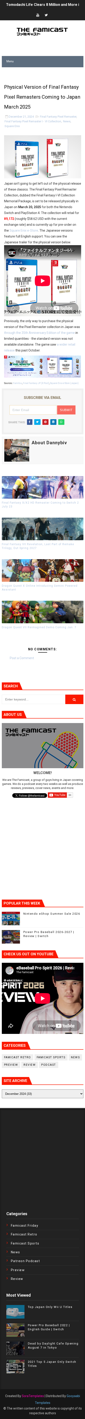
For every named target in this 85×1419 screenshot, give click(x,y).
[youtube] (37, 15)
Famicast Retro (17, 1057)
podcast (48, 1064)
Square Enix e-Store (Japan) (64, 383)
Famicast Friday (25, 1225)
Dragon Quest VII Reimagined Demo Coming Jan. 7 (39, 627)
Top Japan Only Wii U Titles (50, 1307)
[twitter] (46, 15)
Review (30, 1064)
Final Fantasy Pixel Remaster (58, 116)
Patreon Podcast (25, 1261)
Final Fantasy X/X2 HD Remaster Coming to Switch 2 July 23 (40, 504)
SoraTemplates (33, 1396)
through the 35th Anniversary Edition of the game (39, 333)
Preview (11, 1064)
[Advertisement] (43, 73)
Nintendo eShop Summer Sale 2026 (51, 913)
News (66, 121)
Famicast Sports (51, 1057)
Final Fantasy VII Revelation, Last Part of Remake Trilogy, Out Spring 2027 (38, 546)
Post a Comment (22, 658)
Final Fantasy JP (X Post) (36, 383)
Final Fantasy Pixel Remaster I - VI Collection (33, 121)
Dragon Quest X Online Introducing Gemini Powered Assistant (40, 587)
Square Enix (12, 126)
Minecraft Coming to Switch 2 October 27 (41, 5)
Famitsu (17, 383)
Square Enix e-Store (24, 230)
